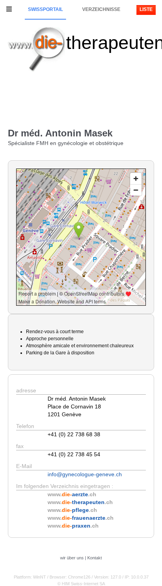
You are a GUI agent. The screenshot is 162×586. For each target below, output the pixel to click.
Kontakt (94, 557)
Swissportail (45, 9)
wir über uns (72, 557)
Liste (146, 9)
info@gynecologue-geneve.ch (85, 474)
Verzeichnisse (101, 9)
